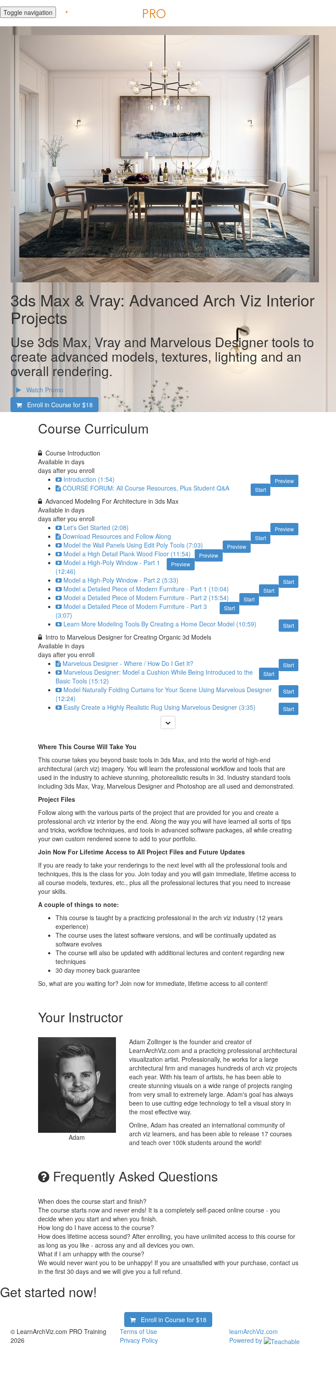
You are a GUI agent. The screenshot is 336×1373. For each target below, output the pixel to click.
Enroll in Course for (57, 404)
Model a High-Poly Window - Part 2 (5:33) (120, 580)
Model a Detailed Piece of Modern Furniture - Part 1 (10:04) (146, 588)
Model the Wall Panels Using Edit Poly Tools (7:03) (133, 545)
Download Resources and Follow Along (117, 536)
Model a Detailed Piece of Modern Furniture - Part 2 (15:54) (146, 597)
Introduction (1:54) (89, 479)
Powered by (246, 1340)
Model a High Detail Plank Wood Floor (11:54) (127, 553)
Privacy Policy (139, 1340)
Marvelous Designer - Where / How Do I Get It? (128, 663)
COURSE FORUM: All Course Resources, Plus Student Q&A (146, 488)
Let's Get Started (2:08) (96, 527)
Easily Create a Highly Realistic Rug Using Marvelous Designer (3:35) (159, 707)
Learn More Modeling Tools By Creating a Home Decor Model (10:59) (159, 623)
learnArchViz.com (253, 1331)
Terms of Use (138, 1331)
